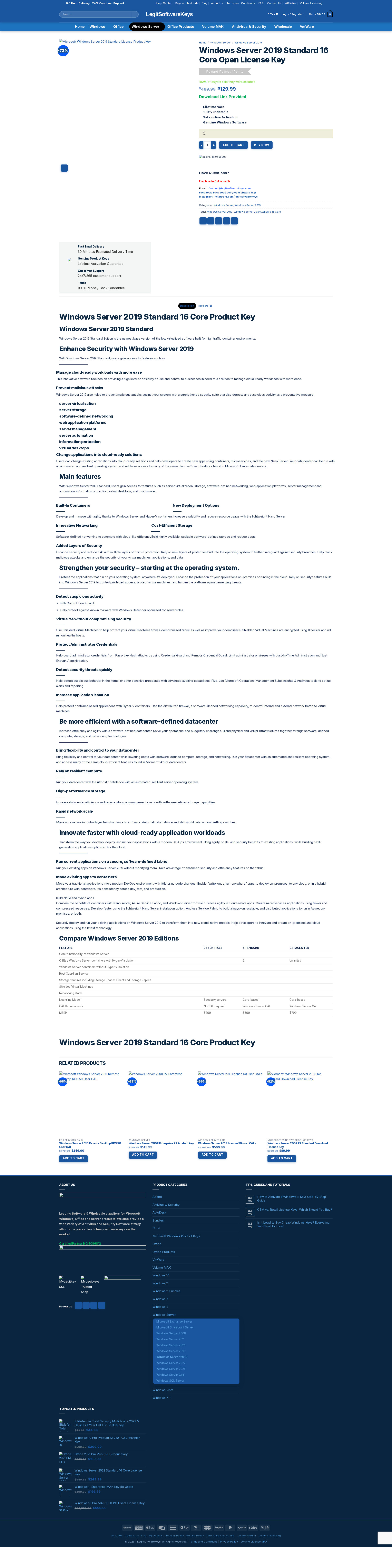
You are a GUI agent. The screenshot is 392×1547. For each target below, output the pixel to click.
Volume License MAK (254, 1541)
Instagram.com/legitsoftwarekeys (236, 196)
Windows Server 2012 (170, 1345)
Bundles (158, 1220)
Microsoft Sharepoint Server (175, 1327)
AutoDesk (159, 1212)
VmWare (307, 26)
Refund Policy (195, 1535)
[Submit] (135, 14)
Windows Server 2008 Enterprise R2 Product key (161, 1143)
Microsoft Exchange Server (174, 1321)
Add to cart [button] (74, 1158)
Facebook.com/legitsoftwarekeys (234, 192)
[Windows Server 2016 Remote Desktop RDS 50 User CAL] (92, 1104)
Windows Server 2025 (171, 1368)
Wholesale (283, 26)
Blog (204, 3)
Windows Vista (163, 1390)
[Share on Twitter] (210, 220)
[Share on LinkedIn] (234, 220)
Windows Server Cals (170, 1374)
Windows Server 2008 (171, 1333)
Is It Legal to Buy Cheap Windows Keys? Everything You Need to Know (293, 1224)
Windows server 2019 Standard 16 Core (257, 211)
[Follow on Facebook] (326, 3)
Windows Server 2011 (170, 1339)
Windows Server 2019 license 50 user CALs (227, 1143)
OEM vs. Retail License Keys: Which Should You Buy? (294, 1210)
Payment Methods (186, 3)
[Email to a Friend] (218, 220)
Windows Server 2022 (171, 1363)
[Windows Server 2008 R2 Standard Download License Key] (300, 1104)
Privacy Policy (175, 1535)
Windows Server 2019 (248, 42)
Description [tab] (187, 305)
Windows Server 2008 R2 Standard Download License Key (297, 1145)
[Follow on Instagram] (330, 3)
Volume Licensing (311, 3)
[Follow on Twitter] (93, 1305)
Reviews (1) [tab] (205, 305)
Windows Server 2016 (170, 1351)
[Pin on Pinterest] (226, 220)
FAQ (261, 3)
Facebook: (206, 192)
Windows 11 (160, 1283)
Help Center (164, 3)
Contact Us (274, 3)
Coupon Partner (246, 1535)
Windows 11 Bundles (166, 1291)
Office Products (180, 26)
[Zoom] (64, 168)
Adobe (157, 1197)
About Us (217, 3)
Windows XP (161, 1398)
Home (80, 26)
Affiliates (290, 3)
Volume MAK (213, 26)
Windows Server (145, 26)
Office (118, 26)
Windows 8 (160, 1307)
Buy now (261, 145)
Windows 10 (161, 1275)
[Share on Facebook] (203, 220)
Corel (156, 1228)
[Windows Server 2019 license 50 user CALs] (230, 1104)
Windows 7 (160, 1299)
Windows (97, 26)
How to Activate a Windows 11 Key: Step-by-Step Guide (291, 1198)
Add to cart (233, 145)
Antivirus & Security (249, 26)
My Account (156, 1535)
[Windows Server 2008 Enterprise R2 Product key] (161, 1104)
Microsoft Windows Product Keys (176, 1236)
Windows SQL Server (170, 1380)
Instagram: (206, 196)
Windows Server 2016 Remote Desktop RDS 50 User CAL (90, 1145)
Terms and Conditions (241, 3)
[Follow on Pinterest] (101, 1305)
